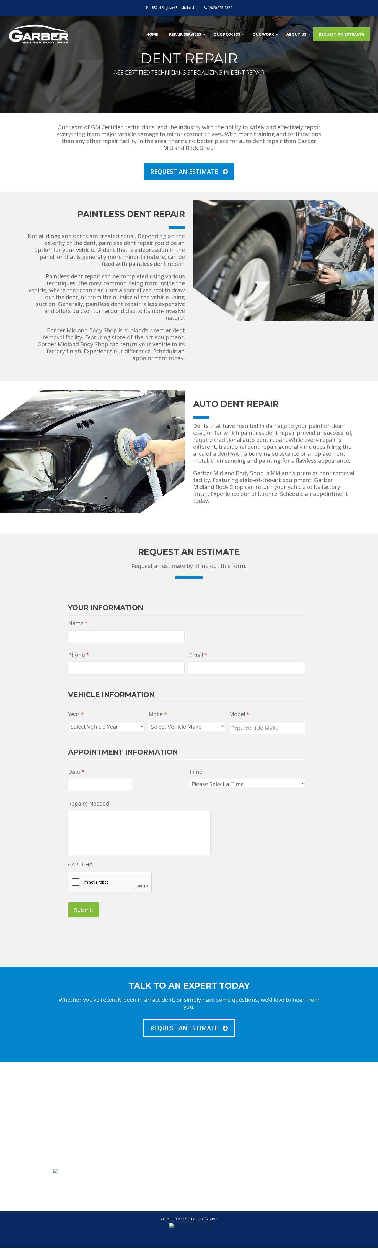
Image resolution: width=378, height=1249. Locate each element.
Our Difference (138, 1115)
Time (195, 771)
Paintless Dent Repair (215, 1123)
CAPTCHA (80, 864)
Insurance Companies (146, 1138)
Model (239, 714)
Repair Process (278, 1115)
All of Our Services (212, 1130)
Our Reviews (136, 1123)
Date (76, 771)
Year (76, 714)
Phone (78, 655)
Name (78, 623)
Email (198, 655)
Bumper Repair (209, 1115)
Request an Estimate (214, 1153)
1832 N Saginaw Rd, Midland (172, 7)
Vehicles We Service (143, 1130)
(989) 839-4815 (77, 1123)
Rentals (271, 1145)
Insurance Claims (281, 1130)
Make (158, 714)
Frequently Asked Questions (292, 1123)
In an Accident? (278, 1138)
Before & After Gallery (216, 1145)
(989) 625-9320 (220, 7)
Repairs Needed (88, 803)
